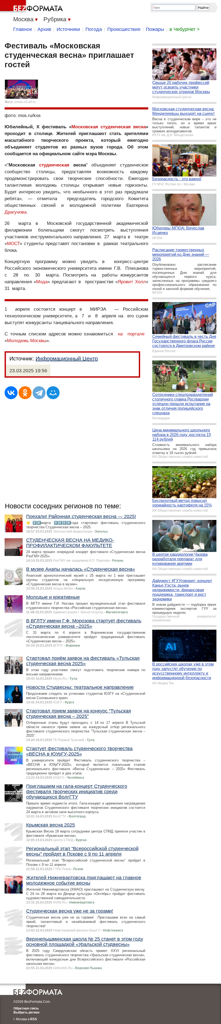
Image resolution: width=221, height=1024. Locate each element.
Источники (68, 29)
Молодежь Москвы (26, 340)
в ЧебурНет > (185, 29)
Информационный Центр (67, 359)
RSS (33, 1019)
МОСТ (13, 243)
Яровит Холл (132, 281)
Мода (41, 281)
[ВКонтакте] (11, 392)
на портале (131, 333)
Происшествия (123, 29)
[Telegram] (39, 392)
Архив (44, 29)
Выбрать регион (26, 1012)
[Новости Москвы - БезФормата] (32, 6)
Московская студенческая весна (108, 126)
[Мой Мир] (53, 392)
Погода (93, 29)
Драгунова (15, 212)
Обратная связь (26, 1008)
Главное (22, 29)
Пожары (155, 29)
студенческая (54, 165)
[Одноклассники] (25, 392)
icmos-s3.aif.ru (25, 102)
